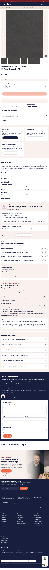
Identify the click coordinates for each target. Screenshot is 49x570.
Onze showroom (4, 533)
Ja (42, 248)
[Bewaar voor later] (42, 4)
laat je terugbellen (31, 104)
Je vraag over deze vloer (8, 404)
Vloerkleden (3, 517)
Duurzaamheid (4, 542)
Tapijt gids (36, 513)
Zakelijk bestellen (4, 538)
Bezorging (19, 515)
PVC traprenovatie (19, 555)
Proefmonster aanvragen (23, 510)
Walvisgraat (12, 550)
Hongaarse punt (20, 550)
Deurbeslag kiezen (38, 523)
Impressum (41, 565)
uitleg (36, 96)
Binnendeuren (4, 512)
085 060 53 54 (23, 104)
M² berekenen (37, 519)
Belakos (2, 70)
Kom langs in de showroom (10, 153)
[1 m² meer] (45, 86)
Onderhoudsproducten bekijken (9, 315)
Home (3, 7)
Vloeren (2, 510)
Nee (46, 248)
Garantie (19, 519)
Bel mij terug (7, 436)
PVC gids (35, 510)
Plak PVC (8, 7)
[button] (44, 4)
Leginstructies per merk (39, 525)
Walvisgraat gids (37, 517)
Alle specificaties (5, 198)
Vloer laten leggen (21, 512)
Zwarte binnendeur (19, 552)
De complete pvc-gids (7, 271)
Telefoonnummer (6, 422)
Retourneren (20, 517)
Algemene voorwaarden (32, 565)
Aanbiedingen (4, 521)
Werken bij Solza (4, 540)
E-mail (27, 416)
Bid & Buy (3, 536)
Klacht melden (20, 521)
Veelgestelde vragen (21, 523)
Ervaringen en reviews (6, 535)
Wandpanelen (4, 513)
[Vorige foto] (3, 34)
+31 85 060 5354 (37, 497)
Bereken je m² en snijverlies (8, 269)
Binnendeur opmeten (38, 521)
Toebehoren (3, 519)
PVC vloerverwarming (30, 550)
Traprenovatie (4, 515)
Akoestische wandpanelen (7, 555)
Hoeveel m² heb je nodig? (9, 84)
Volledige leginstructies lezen (8, 300)
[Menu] (1, 4)
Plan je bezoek (6, 471)
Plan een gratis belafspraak (24, 235)
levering (29, 106)
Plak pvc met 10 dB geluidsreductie (10, 274)
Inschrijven (23, 488)
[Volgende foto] (45, 34)
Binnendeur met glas (29, 552)
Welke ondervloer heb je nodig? (9, 276)
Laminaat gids (37, 512)
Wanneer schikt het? (7, 427)
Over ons (3, 531)
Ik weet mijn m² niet (43, 84)
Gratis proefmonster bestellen (24, 101)
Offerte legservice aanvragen (35, 138)
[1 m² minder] (3, 86)
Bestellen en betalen (21, 513)
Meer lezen (4, 178)
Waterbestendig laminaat (7, 552)
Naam (3, 416)
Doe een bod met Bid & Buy (10, 138)
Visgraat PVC (4, 550)
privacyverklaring (22, 484)
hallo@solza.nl (29, 390)
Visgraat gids (36, 515)
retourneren (34, 106)
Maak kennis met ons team (13, 209)
